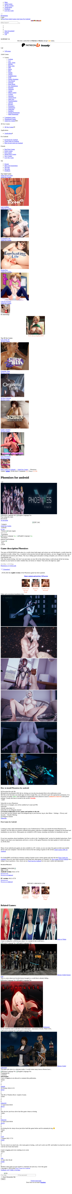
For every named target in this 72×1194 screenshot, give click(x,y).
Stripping (11, 89)
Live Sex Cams (9, 10)
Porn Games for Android (8, 469)
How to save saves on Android (13, 143)
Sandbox (11, 111)
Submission (11, 107)
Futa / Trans (11, 62)
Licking (10, 94)
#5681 (2, 1140)
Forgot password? (36, 1180)
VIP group (7, 51)
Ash (2, 1158)
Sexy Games (8, 156)
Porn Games (8, 152)
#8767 (2, 1090)
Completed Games (9, 117)
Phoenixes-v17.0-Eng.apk (8, 565)
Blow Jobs (11, 66)
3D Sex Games (9, 5)
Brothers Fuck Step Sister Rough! (25, 590)
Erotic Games (8, 151)
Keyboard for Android (11, 139)
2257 (8, 1170)
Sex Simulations (13, 86)
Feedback (7, 9)
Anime (10, 91)
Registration (4, 15)
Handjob (10, 87)
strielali (3, 1086)
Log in (3, 1179)
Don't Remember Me (9, 1177)
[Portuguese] (37, 21)
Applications (8, 7)
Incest (10, 69)
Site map (7, 167)
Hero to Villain (61, 939)
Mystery (10, 104)
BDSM (10, 64)
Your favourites (9, 31)
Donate (6, 32)
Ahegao (10, 102)
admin (8, 471)
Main (6, 2)
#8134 (2, 1123)
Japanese (11, 96)
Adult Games (8, 4)
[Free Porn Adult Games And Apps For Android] (15, 19)
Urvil (2, 1136)
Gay (9, 61)
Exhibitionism (12, 76)
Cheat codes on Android (11, 141)
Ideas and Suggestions (11, 165)
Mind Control (12, 92)
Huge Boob (11, 84)
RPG (9, 71)
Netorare (10, 82)
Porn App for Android (34, 861)
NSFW (10, 74)
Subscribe (4, 818)
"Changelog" (6, 569)
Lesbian (10, 59)
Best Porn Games (9, 149)
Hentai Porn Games (10, 154)
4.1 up (2, 529)
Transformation (12, 101)
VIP (5, 34)
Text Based (11, 81)
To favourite (4, 520)
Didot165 (3, 1103)
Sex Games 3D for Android (60, 859)
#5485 (2, 1161)
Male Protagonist (13, 114)
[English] (31, 21)
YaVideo (17, 1170)
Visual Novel (12, 97)
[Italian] (36, 21)
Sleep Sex (11, 99)
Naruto (10, 72)
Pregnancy (11, 106)
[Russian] (39, 21)
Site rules (7, 169)
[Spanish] (40, 21)
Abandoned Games (10, 119)
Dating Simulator (13, 79)
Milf (9, 67)
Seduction (11, 109)
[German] (34, 21)
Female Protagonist (14, 112)
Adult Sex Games (9, 121)
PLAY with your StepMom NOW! (36, 336)
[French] (33, 21)
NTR (9, 77)
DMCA (12, 1170)
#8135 (2, 1106)
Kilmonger (46, 1027)
